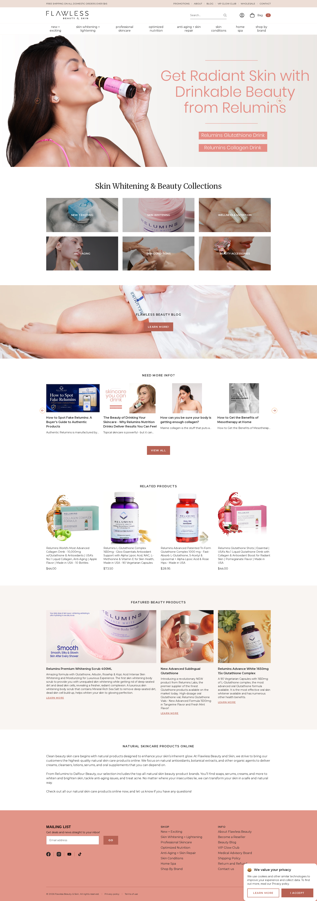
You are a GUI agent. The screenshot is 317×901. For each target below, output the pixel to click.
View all (158, 450)
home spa (240, 28)
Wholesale (248, 3)
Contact (265, 3)
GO (110, 840)
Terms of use (131, 894)
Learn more (55, 697)
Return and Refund (232, 863)
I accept (297, 893)
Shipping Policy (229, 858)
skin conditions (218, 28)
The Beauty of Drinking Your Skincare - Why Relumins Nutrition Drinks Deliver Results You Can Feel (130, 422)
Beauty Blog (227, 842)
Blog (210, 3)
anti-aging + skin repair (189, 28)
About (198, 3)
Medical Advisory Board (235, 853)
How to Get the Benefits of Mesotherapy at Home (237, 420)
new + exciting (55, 28)
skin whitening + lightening (88, 28)
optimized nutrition (156, 28)
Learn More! (158, 326)
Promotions (181, 3)
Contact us (226, 869)
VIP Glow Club (227, 3)
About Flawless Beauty (235, 831)
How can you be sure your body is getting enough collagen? (185, 420)
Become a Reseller (231, 837)
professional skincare (124, 28)
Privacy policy (112, 894)
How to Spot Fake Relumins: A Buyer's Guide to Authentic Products (69, 422)
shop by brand (261, 28)
